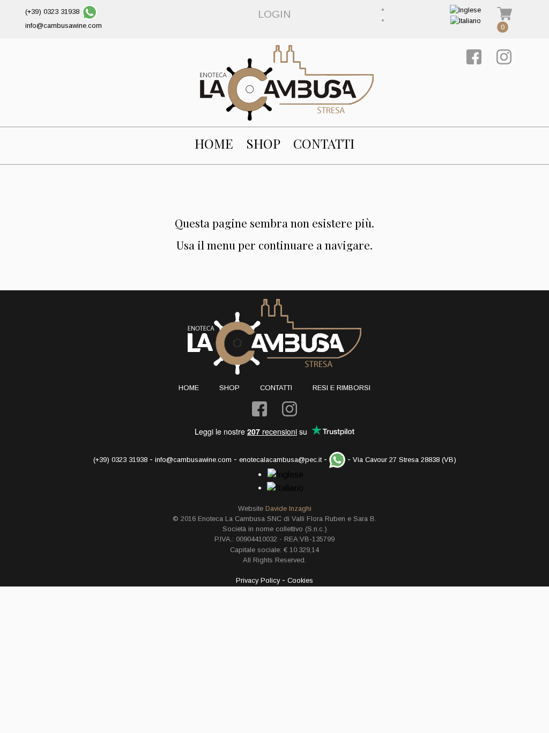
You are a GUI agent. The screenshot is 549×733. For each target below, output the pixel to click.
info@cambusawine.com (63, 25)
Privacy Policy (258, 580)
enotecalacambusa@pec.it (280, 460)
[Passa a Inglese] (465, 9)
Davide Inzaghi (288, 508)
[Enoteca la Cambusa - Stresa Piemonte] (286, 82)
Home (214, 143)
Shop (263, 143)
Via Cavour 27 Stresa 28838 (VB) (404, 460)
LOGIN (274, 14)
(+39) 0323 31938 (52, 12)
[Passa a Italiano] (465, 20)
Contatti (323, 143)
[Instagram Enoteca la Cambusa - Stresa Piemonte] (503, 56)
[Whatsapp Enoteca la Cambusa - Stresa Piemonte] (89, 12)
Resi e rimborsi (341, 388)
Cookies (300, 580)
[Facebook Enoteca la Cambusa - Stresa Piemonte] (473, 56)
